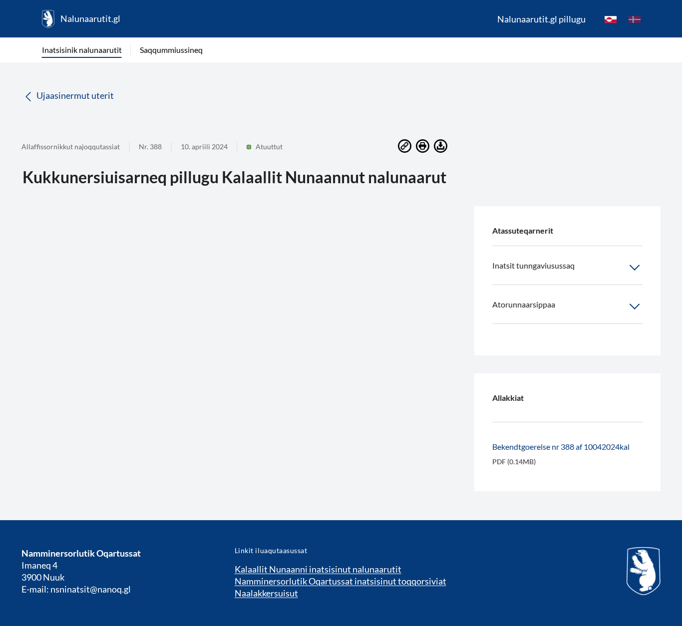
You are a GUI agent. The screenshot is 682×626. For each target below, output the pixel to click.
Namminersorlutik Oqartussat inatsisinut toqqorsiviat (340, 581)
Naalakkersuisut (266, 593)
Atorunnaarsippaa (523, 304)
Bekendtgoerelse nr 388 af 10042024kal (561, 446)
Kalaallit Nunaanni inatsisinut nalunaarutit (318, 569)
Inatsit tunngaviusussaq (533, 265)
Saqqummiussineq (171, 49)
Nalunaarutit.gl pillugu (541, 18)
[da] (635, 19)
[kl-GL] (611, 19)
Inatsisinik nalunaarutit (82, 49)
